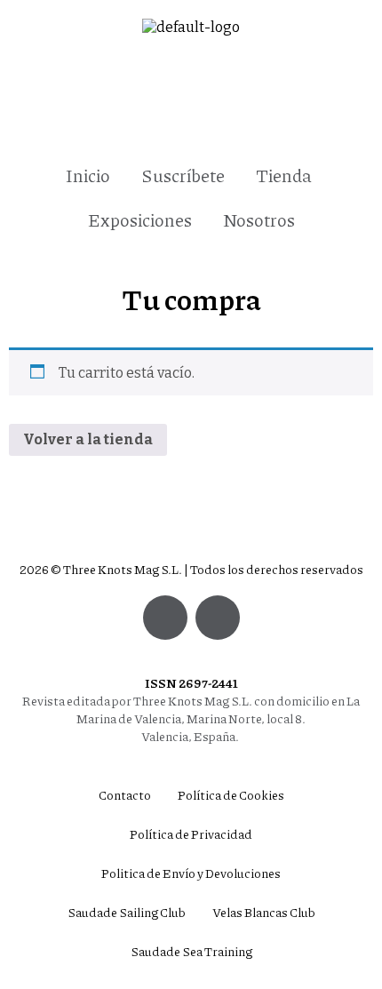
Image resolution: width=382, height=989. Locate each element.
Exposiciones (140, 219)
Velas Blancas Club (263, 912)
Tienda (284, 175)
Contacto (125, 794)
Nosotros (259, 219)
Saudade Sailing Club (127, 912)
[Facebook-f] (217, 617)
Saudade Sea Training (191, 951)
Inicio (88, 175)
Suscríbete (183, 175)
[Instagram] (165, 617)
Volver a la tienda (88, 439)
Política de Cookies (231, 794)
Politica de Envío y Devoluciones (191, 872)
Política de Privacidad (191, 833)
